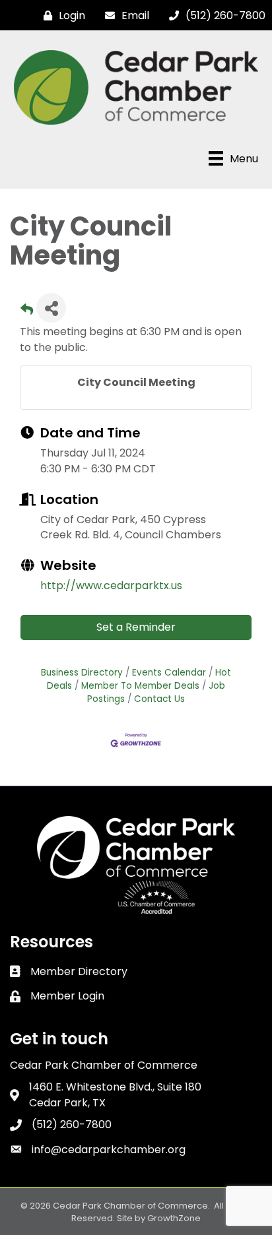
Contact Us (159, 699)
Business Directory (82, 672)
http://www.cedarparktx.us (111, 585)
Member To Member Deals (140, 686)
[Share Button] (51, 308)
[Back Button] (26, 312)
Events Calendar (169, 672)
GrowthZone (174, 1218)
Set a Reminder (136, 627)
